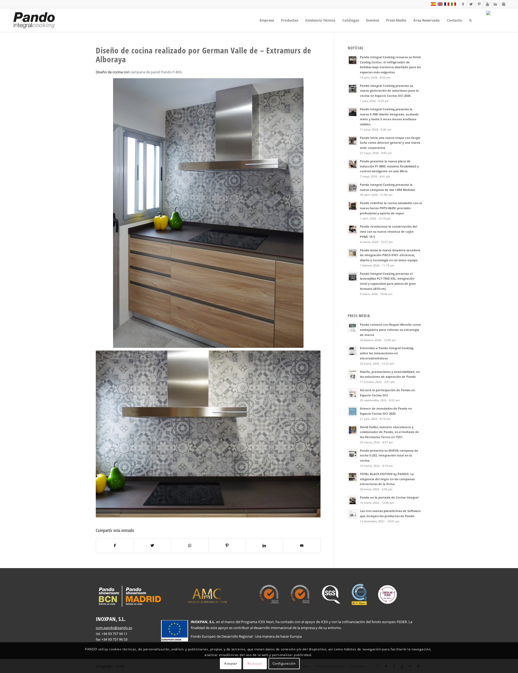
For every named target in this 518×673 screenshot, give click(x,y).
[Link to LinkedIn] (495, 4)
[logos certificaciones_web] (328, 594)
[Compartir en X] (152, 545)
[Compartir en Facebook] (115, 545)
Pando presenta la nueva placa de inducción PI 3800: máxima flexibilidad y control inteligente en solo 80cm (389, 166)
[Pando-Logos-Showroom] (129, 596)
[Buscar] (470, 20)
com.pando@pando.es (114, 627)
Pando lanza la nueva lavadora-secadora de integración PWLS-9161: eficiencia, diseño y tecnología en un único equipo (390, 255)
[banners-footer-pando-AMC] (207, 595)
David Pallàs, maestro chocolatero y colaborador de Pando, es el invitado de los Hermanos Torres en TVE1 (389, 432)
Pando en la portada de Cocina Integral (389, 497)
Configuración (284, 663)
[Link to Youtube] (487, 4)
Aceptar (230, 663)
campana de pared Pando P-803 (155, 72)
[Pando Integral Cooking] (34, 20)
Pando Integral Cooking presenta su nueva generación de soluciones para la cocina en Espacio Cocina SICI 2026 (389, 91)
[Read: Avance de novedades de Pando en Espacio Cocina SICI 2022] (352, 411)
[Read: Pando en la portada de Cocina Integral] (352, 500)
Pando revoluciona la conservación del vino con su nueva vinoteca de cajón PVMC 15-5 (388, 231)
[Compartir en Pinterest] (227, 545)
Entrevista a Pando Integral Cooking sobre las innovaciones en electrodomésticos (386, 353)
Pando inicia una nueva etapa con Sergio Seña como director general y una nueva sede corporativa (390, 143)
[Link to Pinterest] (479, 4)
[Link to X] (471, 4)
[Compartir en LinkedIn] (264, 545)
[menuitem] (267, 20)
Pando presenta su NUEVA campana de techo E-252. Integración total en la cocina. (389, 455)
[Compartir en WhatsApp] (189, 545)
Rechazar (255, 663)
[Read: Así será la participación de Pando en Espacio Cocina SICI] (352, 393)
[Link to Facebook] (463, 4)
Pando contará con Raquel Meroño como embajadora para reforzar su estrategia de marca (390, 329)
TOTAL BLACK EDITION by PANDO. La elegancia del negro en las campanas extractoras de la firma (387, 479)
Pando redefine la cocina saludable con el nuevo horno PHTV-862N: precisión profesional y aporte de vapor (391, 208)
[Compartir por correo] (302, 545)
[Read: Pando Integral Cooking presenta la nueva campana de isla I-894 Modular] (352, 188)
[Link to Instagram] (504, 4)
